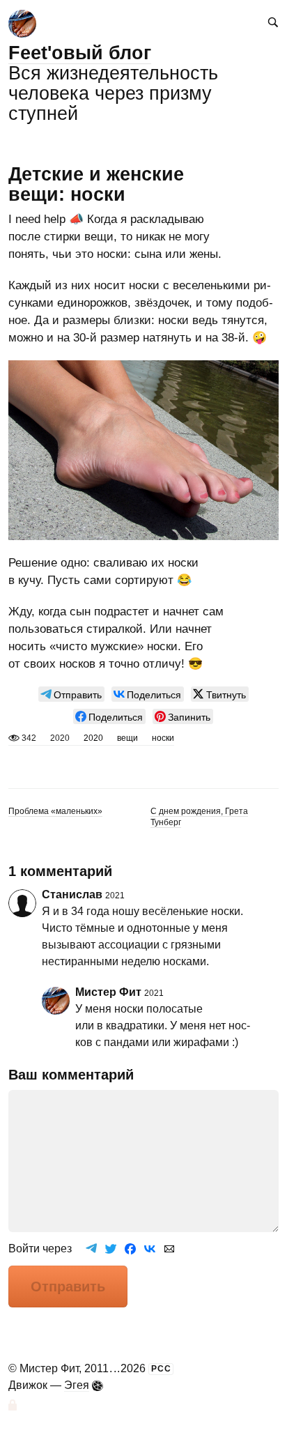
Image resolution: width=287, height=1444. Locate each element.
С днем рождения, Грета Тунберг (199, 816)
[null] (71, 694)
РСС (161, 1369)
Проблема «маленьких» (55, 811)
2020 (93, 738)
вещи (127, 738)
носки (163, 738)
